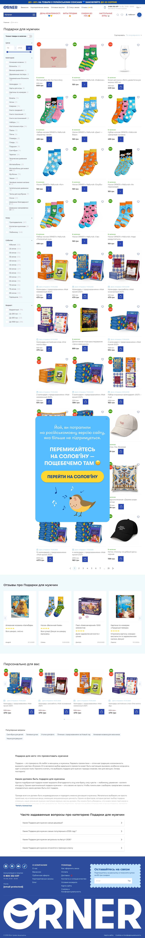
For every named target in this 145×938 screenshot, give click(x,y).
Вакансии (24, 7)
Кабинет (131, 15)
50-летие (15, 269)
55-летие (15, 273)
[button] (5, 618)
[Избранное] (122, 14)
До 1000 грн (16, 322)
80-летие (15, 293)
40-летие (15, 261)
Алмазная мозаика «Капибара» (19, 625)
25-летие (15, 249)
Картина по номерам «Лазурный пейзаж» (120, 626)
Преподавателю (18, 222)
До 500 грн (15, 318)
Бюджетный (16, 310)
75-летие (14, 289)
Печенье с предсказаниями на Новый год (73, 734)
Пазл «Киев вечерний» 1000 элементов (88, 626)
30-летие (14, 253)
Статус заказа (74, 7)
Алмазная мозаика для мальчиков (106, 734)
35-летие (14, 257)
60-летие (15, 277)
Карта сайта (66, 886)
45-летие (15, 265)
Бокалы (14, 98)
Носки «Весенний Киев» (51, 625)
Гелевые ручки (32, 734)
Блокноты (15, 66)
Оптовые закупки (58, 7)
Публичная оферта (40, 875)
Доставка (65, 875)
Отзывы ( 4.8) (87, 7)
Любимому (16, 232)
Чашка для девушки (14, 739)
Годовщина (15, 297)
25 (109, 568)
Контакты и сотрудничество (73, 879)
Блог (34, 882)
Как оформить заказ (70, 868)
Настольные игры (18, 126)
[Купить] (49, 84)
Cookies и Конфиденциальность (128, 935)
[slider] (7, 52)
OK (29, 48)
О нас (34, 868)
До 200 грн (15, 314)
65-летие (15, 281)
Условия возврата (69, 882)
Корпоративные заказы (40, 7)
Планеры (14, 138)
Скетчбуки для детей (15, 734)
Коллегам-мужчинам (19, 227)
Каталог (8, 15)
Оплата (64, 872)
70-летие (14, 285)
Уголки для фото (47, 734)
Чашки (13, 178)
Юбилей (14, 245)
